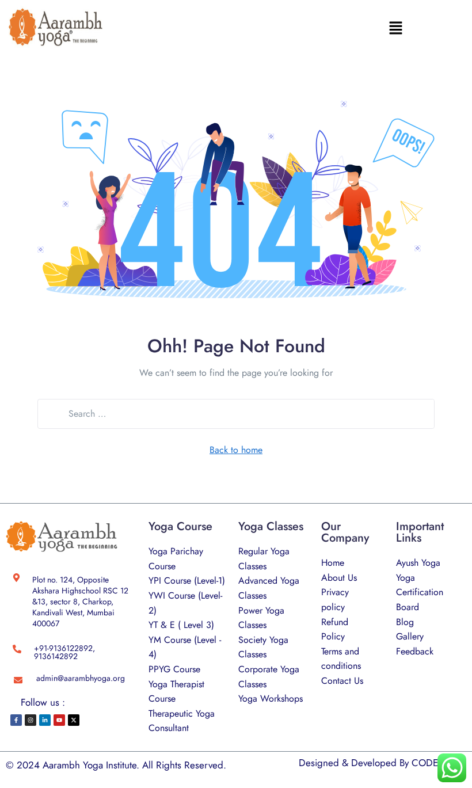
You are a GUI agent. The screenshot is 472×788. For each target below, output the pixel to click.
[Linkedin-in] (45, 720)
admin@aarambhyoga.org (80, 678)
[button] (396, 28)
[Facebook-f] (16, 720)
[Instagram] (30, 720)
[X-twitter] (73, 720)
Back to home (236, 449)
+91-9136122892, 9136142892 (64, 652)
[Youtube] (59, 720)
